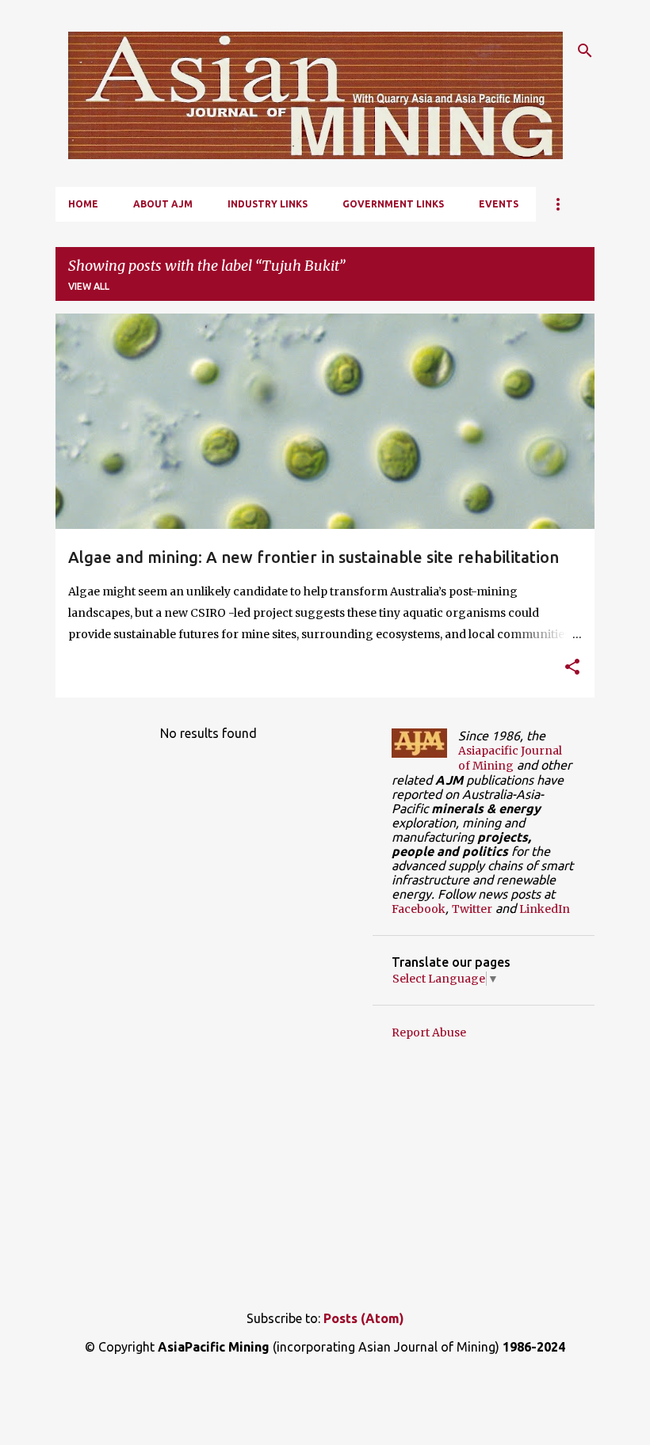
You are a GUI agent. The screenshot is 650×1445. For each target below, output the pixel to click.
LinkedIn (544, 909)
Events (498, 204)
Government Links (393, 204)
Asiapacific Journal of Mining (510, 758)
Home (83, 204)
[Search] (585, 51)
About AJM (163, 204)
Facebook (418, 909)
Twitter (472, 909)
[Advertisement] (325, 1169)
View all (88, 286)
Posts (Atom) (363, 1318)
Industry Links (268, 204)
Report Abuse (429, 1032)
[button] (572, 668)
